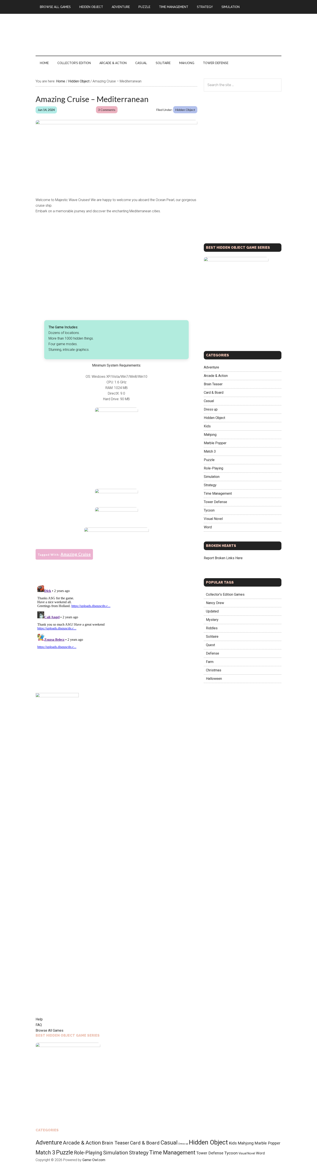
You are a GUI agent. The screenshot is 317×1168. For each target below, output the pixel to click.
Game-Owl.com (93, 1160)
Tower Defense (215, 502)
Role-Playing (213, 468)
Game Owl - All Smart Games (77, 32)
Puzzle (209, 460)
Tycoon (209, 510)
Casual (209, 401)
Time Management (218, 493)
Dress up (211, 409)
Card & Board (213, 392)
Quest (210, 645)
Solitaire (212, 636)
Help (39, 1019)
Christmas (213, 670)
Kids (207, 426)
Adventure (211, 367)
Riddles (212, 628)
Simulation (212, 477)
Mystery (212, 620)
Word (208, 527)
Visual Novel (213, 519)
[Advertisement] (202, 34)
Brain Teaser (213, 384)
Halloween (214, 679)
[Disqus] (116, 637)
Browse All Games (49, 1030)
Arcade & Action (216, 376)
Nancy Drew (215, 603)
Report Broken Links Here (223, 558)
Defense (212, 653)
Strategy (210, 485)
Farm (209, 662)
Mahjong (210, 435)
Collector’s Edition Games (225, 594)
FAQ (39, 1025)
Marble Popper (215, 443)
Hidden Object (185, 110)
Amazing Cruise (76, 554)
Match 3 (210, 451)
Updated (212, 611)
